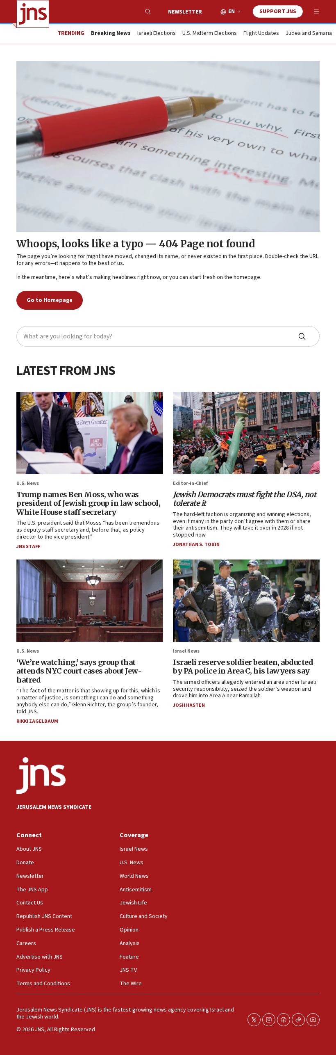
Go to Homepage (50, 300)
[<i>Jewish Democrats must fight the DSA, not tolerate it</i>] (246, 433)
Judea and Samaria (309, 33)
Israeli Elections (156, 33)
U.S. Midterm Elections (209, 33)
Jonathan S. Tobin (196, 544)
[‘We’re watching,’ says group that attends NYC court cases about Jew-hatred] (89, 600)
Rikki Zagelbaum (37, 721)
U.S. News (27, 483)
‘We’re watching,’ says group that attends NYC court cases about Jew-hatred (79, 671)
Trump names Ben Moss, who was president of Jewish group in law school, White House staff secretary (88, 503)
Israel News (186, 651)
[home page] (32, 14)
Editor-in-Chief (190, 483)
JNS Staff (28, 546)
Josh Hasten (189, 705)
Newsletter (185, 12)
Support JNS (277, 11)
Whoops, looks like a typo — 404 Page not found (135, 243)
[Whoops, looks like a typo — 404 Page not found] (168, 146)
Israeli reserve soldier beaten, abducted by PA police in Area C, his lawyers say (243, 667)
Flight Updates (261, 33)
